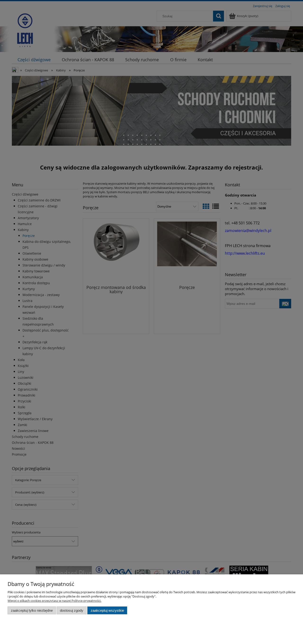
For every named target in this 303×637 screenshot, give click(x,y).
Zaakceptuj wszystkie (107, 610)
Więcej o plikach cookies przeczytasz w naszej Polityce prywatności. (54, 600)
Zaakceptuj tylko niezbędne (32, 610)
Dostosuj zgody (71, 610)
